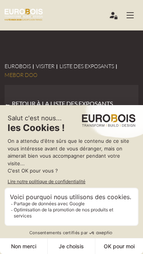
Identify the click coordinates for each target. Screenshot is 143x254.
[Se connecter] (114, 17)
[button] (133, 15)
